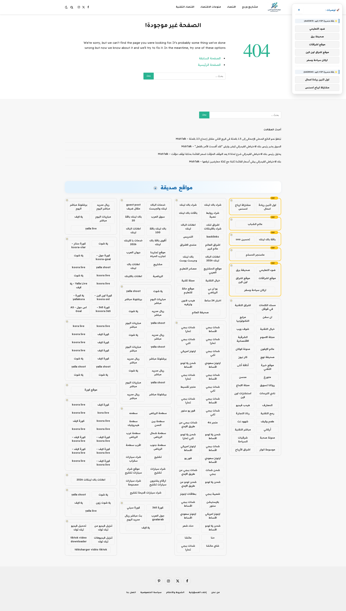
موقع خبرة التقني (267, 367)
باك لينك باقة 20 (133, 218)
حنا (213, 537)
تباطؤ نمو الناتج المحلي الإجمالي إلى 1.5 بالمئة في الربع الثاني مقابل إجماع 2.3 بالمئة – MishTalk (228, 138)
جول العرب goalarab (157, 517)
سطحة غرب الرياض (133, 435)
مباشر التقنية (243, 429)
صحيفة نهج (267, 357)
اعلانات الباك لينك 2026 (212, 258)
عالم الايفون (267, 349)
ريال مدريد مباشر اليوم (103, 206)
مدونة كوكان (243, 349)
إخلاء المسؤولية (198, 593)
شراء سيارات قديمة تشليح (145, 492)
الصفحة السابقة (210, 58)
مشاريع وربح (250, 7)
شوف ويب (242, 329)
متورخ (267, 377)
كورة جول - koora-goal (103, 257)
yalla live (91, 228)
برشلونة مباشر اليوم (78, 206)
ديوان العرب (133, 252)
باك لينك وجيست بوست (188, 258)
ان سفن (267, 317)
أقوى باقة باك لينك (157, 242)
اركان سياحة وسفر (255, 290)
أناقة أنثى (243, 365)
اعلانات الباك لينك (188, 226)
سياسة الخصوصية (151, 593)
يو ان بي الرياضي (213, 290)
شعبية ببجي (212, 493)
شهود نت (242, 421)
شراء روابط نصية (212, 214)
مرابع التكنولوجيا (242, 318)
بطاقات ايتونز (188, 493)
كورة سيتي (133, 507)
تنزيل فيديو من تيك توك (103, 527)
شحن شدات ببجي (213, 471)
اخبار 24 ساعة (212, 300)
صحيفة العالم (200, 312)
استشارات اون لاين (242, 395)
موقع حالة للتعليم (188, 290)
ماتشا (188, 537)
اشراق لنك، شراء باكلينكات (212, 226)
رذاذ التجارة (243, 413)
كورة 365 (157, 507)
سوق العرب (158, 216)
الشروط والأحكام (175, 593)
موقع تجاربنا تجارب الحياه (158, 254)
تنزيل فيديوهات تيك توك (103, 539)
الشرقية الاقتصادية (243, 338)
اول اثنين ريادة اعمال (267, 206)
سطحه (133, 413)
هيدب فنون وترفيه (188, 302)
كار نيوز (242, 357)
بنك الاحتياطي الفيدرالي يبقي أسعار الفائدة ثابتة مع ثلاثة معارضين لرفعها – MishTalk (235, 161)
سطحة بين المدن (158, 423)
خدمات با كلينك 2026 (133, 242)
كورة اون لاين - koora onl (103, 297)
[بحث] (72, 7)
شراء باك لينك (212, 204)
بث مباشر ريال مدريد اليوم (133, 517)
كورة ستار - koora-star (78, 245)
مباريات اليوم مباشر (158, 301)
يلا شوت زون (103, 502)
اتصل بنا (131, 593)
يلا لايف (145, 527)
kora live (78, 326)
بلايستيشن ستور (212, 503)
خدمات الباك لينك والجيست (158, 206)
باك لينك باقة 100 (158, 230)
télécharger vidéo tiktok (91, 549)
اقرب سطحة (133, 445)
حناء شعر (188, 525)
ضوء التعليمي (267, 270)
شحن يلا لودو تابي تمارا (188, 436)
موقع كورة (91, 389)
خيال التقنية (267, 329)
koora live (78, 267)
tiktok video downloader (78, 539)
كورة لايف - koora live (103, 438)
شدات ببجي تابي (188, 341)
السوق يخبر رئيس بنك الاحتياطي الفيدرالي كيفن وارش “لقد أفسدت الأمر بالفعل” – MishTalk (231, 146)
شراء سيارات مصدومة (133, 482)
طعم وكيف (267, 421)
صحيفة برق (243, 270)
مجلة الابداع (243, 385)
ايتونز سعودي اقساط (213, 364)
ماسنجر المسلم (255, 254)
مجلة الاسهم (267, 337)
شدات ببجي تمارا (188, 329)
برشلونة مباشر (133, 299)
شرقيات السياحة (243, 439)
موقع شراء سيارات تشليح (133, 470)
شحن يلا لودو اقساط (188, 364)
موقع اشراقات (267, 278)
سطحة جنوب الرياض (158, 446)
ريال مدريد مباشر (158, 312)
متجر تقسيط (188, 386)
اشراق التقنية (243, 305)
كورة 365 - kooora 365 (103, 309)
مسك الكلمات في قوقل (267, 307)
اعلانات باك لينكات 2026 (91, 479)
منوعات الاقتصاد (210, 7)
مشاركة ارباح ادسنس (243, 206)
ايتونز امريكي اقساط (188, 448)
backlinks (213, 236)
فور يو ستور (188, 410)
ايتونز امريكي (188, 351)
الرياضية (158, 276)
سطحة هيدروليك (133, 423)
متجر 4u (213, 422)
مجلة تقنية (188, 280)
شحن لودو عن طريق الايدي (188, 483)
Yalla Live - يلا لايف (78, 285)
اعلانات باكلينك (133, 276)
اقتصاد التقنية (185, 7)
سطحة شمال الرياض (158, 435)
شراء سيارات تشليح (157, 470)
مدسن (243, 377)
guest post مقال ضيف (133, 206)
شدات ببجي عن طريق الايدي (188, 424)
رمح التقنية (267, 413)
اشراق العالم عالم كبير (212, 246)
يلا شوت (158, 291)
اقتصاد (231, 7)
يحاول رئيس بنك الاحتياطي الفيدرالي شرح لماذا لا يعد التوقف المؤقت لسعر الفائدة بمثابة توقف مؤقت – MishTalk (219, 154)
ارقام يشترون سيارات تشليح (157, 482)
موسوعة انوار (267, 449)
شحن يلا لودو (212, 482)
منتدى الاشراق (188, 244)
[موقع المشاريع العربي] (274, 7)
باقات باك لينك (188, 212)
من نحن (215, 593)
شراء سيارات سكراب (133, 458)
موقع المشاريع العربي (213, 270)
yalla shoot (133, 291)
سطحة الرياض (158, 413)
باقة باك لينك (267, 239)
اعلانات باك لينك (133, 266)
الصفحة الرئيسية (209, 65)
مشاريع (157, 264)
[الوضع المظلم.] (66, 7)
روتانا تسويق (267, 385)
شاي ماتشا (212, 545)
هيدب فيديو (243, 405)
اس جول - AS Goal (78, 309)
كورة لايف (103, 334)
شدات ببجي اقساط (213, 329)
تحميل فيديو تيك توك (78, 527)
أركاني (267, 429)
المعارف (267, 405)
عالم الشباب (255, 224)
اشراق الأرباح (242, 449)
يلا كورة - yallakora (79, 297)
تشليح (158, 457)
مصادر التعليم (188, 268)
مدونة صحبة (267, 437)
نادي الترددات (267, 393)
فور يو (188, 458)
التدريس (188, 236)
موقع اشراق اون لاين (243, 280)
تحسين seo (243, 239)
